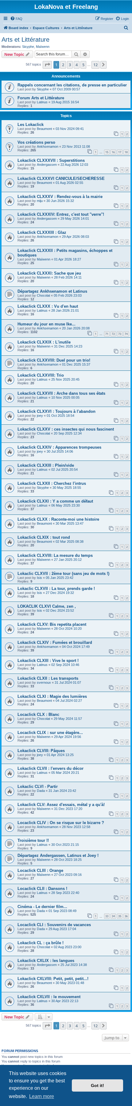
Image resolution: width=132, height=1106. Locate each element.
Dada (41, 790)
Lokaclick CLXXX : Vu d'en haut (47, 306)
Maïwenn (42, 46)
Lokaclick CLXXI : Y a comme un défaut (55, 501)
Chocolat (43, 295)
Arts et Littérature (25, 39)
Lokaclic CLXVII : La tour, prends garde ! (56, 588)
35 (119, 916)
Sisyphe (28, 46)
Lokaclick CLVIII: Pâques (41, 750)
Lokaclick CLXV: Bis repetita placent (51, 624)
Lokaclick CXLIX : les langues (45, 960)
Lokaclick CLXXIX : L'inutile (44, 342)
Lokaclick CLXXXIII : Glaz (41, 232)
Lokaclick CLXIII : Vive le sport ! (48, 660)
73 (119, 334)
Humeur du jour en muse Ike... (46, 324)
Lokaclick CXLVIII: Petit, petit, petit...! (52, 978)
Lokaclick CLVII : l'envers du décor (50, 768)
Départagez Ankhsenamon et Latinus (52, 291)
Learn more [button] (41, 1096)
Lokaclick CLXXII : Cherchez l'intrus (51, 483)
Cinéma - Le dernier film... (42, 906)
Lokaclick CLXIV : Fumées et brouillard (54, 642)
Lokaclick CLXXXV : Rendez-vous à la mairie (60, 196)
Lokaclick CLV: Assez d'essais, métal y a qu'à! (61, 804)
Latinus (42, 102)
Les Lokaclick (30, 124)
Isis (39, 578)
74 (126, 334)
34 (113, 916)
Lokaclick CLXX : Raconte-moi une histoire (58, 519)
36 (126, 916)
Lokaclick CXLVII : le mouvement (48, 996)
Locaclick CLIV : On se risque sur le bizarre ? (60, 822)
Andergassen (47, 164)
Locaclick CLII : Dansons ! (42, 888)
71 (106, 334)
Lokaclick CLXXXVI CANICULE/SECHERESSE (61, 178)
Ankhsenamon (47, 146)
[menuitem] (16, 18)
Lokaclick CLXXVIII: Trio (40, 375)
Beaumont (44, 129)
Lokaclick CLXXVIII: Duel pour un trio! (53, 360)
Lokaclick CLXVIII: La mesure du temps (55, 555)
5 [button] (83, 64)
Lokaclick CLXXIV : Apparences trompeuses (59, 447)
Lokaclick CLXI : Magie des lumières (52, 696)
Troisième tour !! (33, 840)
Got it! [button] (97, 1085)
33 (106, 916)
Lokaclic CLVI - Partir (37, 786)
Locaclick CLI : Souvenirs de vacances (54, 924)
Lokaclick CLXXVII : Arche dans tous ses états (61, 393)
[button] (47, 64)
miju (40, 201)
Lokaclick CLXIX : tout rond (43, 537)
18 (126, 152)
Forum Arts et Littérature (40, 98)
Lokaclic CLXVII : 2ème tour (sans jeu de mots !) (63, 573)
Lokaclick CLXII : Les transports (47, 678)
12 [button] (95, 64)
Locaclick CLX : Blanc (38, 714)
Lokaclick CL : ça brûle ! (40, 943)
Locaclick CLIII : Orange (40, 870)
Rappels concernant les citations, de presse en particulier (72, 85)
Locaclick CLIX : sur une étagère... (50, 732)
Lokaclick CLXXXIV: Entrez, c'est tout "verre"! (60, 214)
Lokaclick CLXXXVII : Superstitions (51, 160)
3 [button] (70, 64)
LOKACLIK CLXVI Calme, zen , (46, 606)
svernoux (44, 682)
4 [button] (77, 64)
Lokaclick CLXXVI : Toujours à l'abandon (56, 411)
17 (119, 152)
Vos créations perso (36, 142)
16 (113, 152)
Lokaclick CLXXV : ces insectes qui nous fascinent (65, 429)
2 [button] (63, 64)
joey (40, 415)
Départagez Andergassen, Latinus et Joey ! (58, 855)
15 (106, 152)
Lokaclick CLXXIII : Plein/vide (45, 465)
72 (113, 334)
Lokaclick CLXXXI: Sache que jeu (49, 273)
